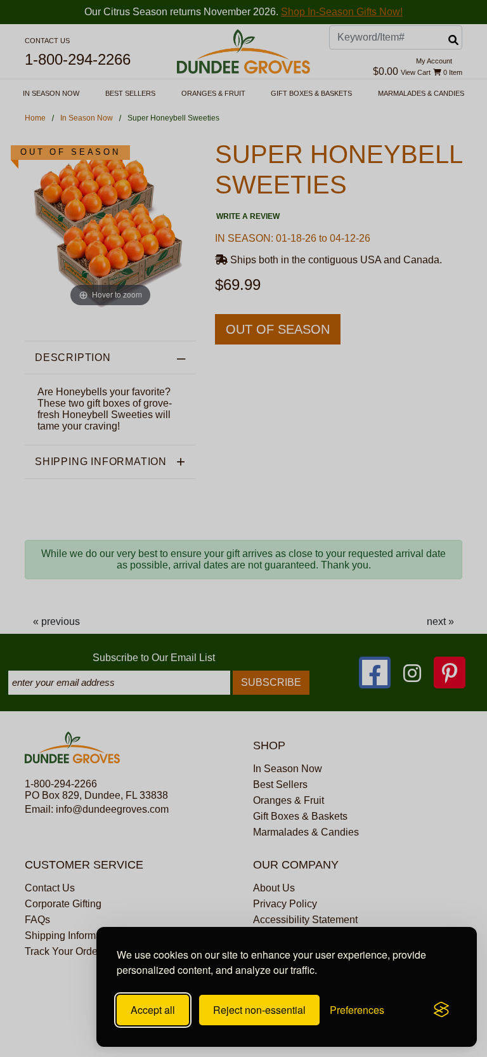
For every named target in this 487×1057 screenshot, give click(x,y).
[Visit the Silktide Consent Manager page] (441, 1010)
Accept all (153, 1009)
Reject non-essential (259, 1009)
